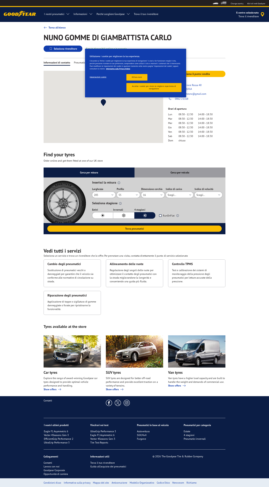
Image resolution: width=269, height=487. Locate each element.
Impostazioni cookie (98, 77)
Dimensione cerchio (152, 189)
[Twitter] (118, 403)
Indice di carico (174, 189)
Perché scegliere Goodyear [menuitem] (111, 14)
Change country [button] (237, 3)
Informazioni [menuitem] (80, 14)
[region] (135, 73)
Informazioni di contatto (57, 62)
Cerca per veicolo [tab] (180, 172)
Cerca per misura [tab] (89, 172)
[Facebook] (109, 403)
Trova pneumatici (134, 228)
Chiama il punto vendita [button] (197, 73)
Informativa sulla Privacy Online (118, 69)
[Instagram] (127, 403)
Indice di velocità (204, 189)
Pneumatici (80, 62)
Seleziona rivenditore (65, 48)
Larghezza (97, 189)
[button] (119, 183)
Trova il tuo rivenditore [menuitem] (146, 14)
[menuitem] (215, 3)
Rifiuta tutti (137, 77)
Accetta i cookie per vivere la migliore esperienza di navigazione (154, 87)
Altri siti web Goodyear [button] (256, 3)
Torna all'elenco (57, 27)
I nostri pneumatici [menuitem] (54, 14)
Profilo (120, 189)
